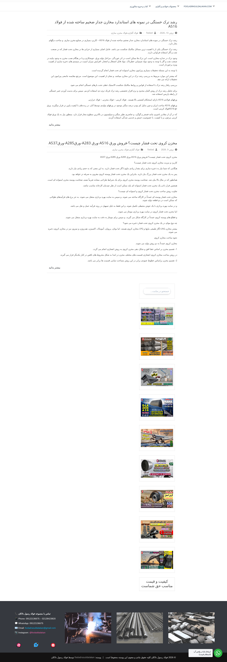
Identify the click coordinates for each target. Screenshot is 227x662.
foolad (149, 32)
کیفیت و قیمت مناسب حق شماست (157, 583)
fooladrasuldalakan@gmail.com (40, 628)
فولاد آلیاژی (133, 32)
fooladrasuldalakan (85, 657)
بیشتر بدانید (54, 124)
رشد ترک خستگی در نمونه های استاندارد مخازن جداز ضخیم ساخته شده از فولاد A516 (116, 24)
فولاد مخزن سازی (119, 32)
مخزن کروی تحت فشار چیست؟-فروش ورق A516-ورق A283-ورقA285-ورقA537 (113, 142)
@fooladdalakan (37, 632)
